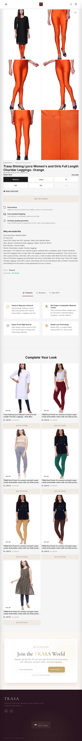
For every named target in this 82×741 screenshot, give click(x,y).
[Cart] (76, 4)
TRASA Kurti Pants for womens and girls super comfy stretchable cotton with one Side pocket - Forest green (60, 482)
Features (29, 293)
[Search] (71, 4)
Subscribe (55, 669)
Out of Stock (41, 199)
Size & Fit (55, 293)
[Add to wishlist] (75, 13)
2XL (15, 185)
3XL (41, 185)
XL (66, 179)
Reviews (42, 293)
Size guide (75, 174)
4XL (66, 185)
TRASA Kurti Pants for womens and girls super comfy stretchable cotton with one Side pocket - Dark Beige (21, 548)
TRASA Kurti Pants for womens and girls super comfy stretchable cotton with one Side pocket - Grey (21, 482)
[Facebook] (11, 711)
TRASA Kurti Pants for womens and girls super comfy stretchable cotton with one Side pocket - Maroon (60, 417)
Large (41, 179)
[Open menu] (6, 4)
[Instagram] (6, 711)
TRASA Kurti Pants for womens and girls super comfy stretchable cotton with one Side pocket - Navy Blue (21, 614)
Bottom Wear (7, 163)
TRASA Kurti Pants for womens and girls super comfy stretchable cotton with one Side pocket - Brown (60, 548)
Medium (16, 179)
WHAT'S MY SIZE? (11, 191)
